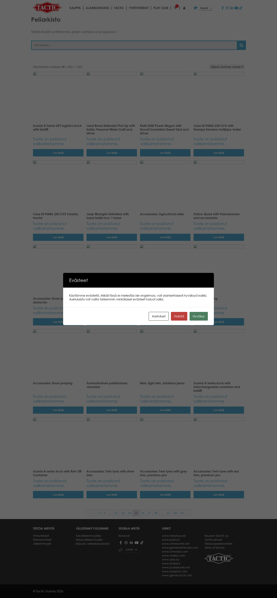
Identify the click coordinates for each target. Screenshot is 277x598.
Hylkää (179, 316)
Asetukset (158, 316)
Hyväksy (199, 316)
